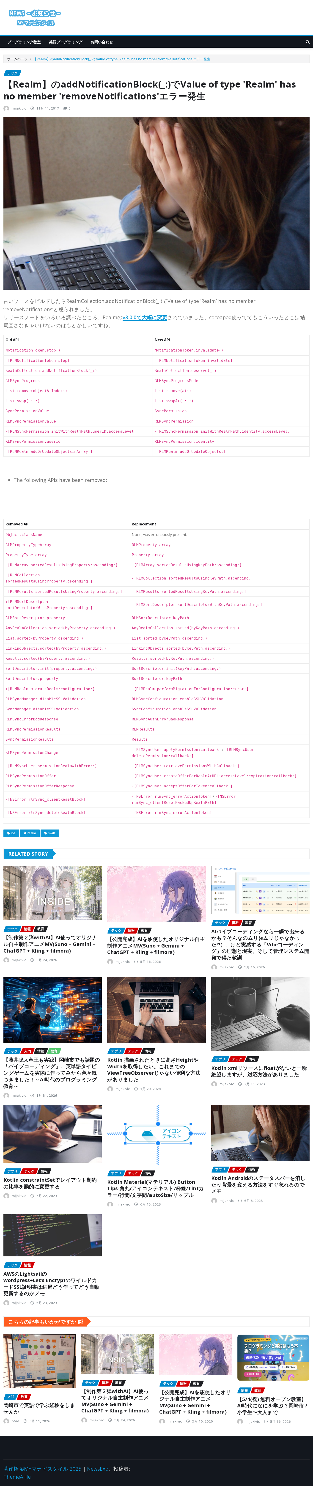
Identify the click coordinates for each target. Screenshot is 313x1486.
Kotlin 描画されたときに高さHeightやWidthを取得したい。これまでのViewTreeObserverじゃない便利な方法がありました (153, 1069)
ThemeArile (17, 1476)
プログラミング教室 (24, 41)
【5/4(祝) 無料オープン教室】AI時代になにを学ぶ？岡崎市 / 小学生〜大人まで (272, 1405)
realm (31, 833)
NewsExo (97, 1468)
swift (51, 833)
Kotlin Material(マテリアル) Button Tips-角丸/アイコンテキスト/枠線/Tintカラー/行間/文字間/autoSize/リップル (155, 1188)
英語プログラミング (65, 41)
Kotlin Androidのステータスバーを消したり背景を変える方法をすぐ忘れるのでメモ (258, 1184)
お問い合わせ (102, 41)
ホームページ (17, 59)
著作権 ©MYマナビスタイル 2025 (42, 1468)
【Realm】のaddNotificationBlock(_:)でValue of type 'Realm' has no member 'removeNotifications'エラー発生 (121, 59)
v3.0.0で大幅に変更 (145, 317)
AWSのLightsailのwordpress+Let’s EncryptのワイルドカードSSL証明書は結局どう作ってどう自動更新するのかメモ (51, 1283)
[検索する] (308, 41)
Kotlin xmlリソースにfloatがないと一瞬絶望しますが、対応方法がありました (259, 1071)
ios (13, 833)
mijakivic (19, 108)
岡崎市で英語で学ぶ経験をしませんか (39, 1408)
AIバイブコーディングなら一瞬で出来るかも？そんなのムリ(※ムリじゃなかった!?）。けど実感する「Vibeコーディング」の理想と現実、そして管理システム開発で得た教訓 (260, 944)
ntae (15, 1421)
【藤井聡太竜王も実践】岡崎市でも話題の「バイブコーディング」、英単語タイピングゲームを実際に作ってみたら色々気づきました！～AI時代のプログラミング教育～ (51, 1072)
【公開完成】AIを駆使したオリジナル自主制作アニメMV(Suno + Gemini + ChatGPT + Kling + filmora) (156, 945)
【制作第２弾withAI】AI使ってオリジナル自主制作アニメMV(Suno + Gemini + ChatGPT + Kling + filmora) (50, 944)
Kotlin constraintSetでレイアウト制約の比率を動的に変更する (50, 1183)
